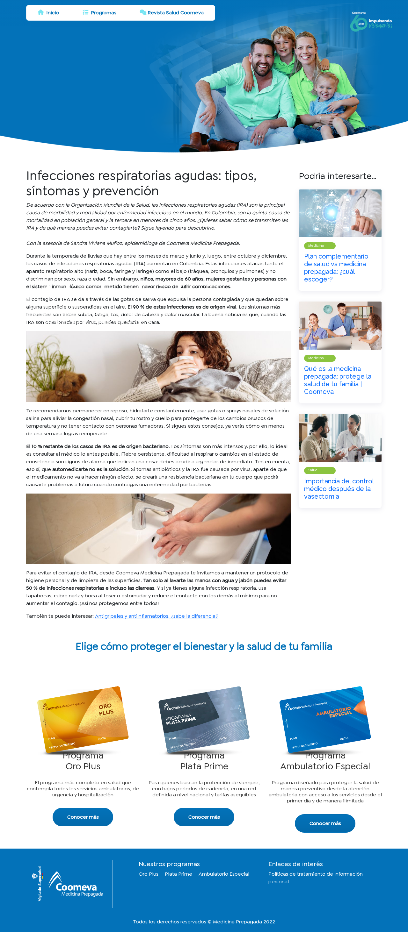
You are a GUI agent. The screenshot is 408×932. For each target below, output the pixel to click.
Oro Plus (148, 874)
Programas (103, 12)
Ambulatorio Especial (224, 874)
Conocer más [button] (83, 817)
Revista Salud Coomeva (176, 12)
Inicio (52, 12)
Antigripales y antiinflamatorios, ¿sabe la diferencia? (156, 616)
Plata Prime (178, 874)
